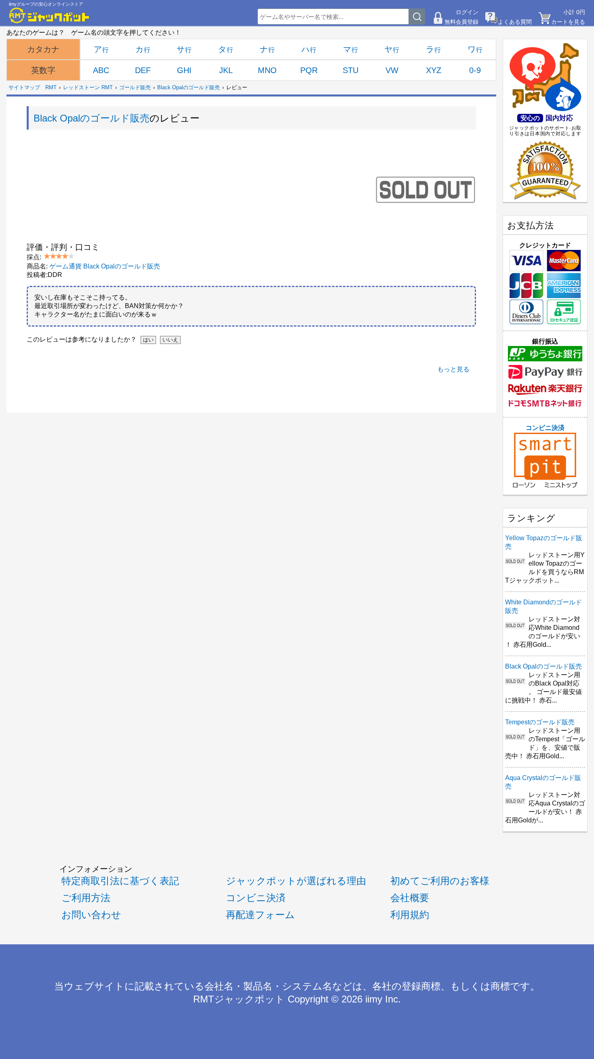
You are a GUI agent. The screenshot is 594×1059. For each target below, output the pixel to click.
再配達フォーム (260, 915)
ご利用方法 (85, 898)
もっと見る (453, 369)
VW (391, 70)
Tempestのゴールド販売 (540, 722)
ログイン (467, 12)
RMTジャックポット (239, 999)
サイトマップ (24, 87)
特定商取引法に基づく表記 (120, 881)
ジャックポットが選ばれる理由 (296, 881)
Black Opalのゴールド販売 (188, 87)
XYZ (433, 70)
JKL (226, 70)
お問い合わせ (91, 915)
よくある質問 (515, 22)
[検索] (417, 16)
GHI (184, 70)
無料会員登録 (461, 22)
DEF (143, 70)
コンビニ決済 (545, 427)
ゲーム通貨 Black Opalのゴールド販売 (104, 266)
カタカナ (43, 49)
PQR (309, 70)
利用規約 (409, 915)
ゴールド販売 (135, 87)
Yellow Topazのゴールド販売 (543, 542)
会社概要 (409, 898)
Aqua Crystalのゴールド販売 (543, 782)
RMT (51, 87)
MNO (267, 70)
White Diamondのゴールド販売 (543, 606)
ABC (101, 70)
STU (350, 70)
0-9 (475, 70)
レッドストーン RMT (88, 87)
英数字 (43, 70)
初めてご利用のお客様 (439, 881)
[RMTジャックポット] (49, 15)
